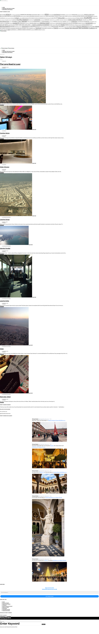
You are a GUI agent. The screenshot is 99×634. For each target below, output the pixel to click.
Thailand (44, 28)
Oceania (46, 25)
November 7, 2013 (5, 303)
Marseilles (27, 23)
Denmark (41, 18)
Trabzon (62, 28)
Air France (17, 14)
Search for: (2, 621)
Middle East (45, 23)
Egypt (56, 18)
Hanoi (57, 19)
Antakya (42, 14)
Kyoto (55, 21)
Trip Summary (83, 28)
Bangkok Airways (80, 14)
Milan (51, 23)
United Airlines (3, 29)
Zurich (43, 29)
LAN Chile (60, 21)
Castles (74, 16)
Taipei (27, 28)
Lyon (1, 23)
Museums (89, 23)
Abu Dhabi (2, 14)
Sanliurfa (20, 26)
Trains (67, 28)
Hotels (79, 19)
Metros (38, 23)
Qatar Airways (86, 24)
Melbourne (33, 23)
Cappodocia (70, 16)
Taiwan (31, 28)
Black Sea (12, 16)
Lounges (86, 21)
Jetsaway (4, 67)
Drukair (48, 18)
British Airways (23, 16)
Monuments (59, 23)
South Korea (91, 26)
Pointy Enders (5, 618)
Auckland (51, 14)
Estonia (73, 18)
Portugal (72, 24)
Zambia (36, 29)
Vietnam (28, 29)
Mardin (11, 23)
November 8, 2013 (5, 250)
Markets (16, 23)
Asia (47, 14)
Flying (19, 19)
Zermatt (40, 29)
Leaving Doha (4, 301)
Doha (45, 18)
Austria (63, 14)
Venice (20, 29)
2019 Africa (4, 130)
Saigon (16, 26)
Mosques (70, 23)
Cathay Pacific (81, 16)
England (61, 18)
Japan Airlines (30, 21)
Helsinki (61, 19)
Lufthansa (91, 21)
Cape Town (64, 16)
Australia (57, 14)
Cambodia (56, 16)
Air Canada (13, 14)
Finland (7, 19)
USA (8, 29)
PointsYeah (4, 608)
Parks (67, 25)
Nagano (94, 23)
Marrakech (22, 23)
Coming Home (4, 133)
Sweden (13, 28)
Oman (50, 24)
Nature (2, 24)
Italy (19, 21)
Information (4, 21)
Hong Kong (72, 19)
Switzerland (18, 28)
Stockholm (8, 28)
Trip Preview (73, 28)
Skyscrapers (66, 26)
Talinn (34, 28)
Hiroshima (65, 19)
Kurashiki (51, 21)
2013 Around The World (6, 298)
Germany (46, 19)
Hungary (84, 19)
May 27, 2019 (4, 135)
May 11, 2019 (4, 169)
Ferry (97, 18)
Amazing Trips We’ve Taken (8, 8)
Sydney (24, 28)
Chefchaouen (7, 18)
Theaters (49, 28)
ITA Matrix (4, 605)
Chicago (12, 18)
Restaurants (5, 26)
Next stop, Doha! (5, 397)
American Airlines (25, 14)
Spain (97, 26)
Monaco (54, 23)
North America (37, 25)
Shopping (49, 26)
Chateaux (2, 18)
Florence (14, 19)
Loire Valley (68, 21)
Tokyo (56, 28)
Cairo (46, 16)
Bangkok (74, 14)
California (51, 16)
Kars (41, 21)
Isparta (10, 21)
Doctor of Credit (5, 602)
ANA (39, 14)
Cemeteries (95, 16)
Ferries (94, 18)
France (25, 19)
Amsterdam (34, 14)
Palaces (58, 25)
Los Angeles (80, 21)
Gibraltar (52, 19)
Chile (17, 18)
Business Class (42, 16)
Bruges (28, 16)
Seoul (38, 26)
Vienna (24, 29)
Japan (24, 21)
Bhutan (7, 16)
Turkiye (92, 28)
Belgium (2, 16)
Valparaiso (13, 29)
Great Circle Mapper (6, 604)
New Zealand (26, 25)
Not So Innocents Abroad (7, 606)
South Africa (72, 26)
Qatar (2, 349)
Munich (80, 23)
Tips (52, 28)
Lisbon (64, 21)
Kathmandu (45, 21)
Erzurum (70, 18)
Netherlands (11, 24)
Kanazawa (36, 21)
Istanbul (15, 21)
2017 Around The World (6, 217)
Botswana (17, 16)
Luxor (95, 21)
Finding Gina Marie (6, 610)
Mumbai (75, 23)
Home (3, 7)
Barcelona (88, 14)
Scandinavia (33, 26)
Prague (76, 24)
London (74, 21)
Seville (41, 26)
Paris (63, 25)
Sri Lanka (2, 28)
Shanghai (45, 26)
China (20, 18)
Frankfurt (31, 19)
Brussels (32, 16)
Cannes (60, 16)
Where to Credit (5, 607)
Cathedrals (89, 16)
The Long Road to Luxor (10, 64)
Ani (40, 14)
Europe (88, 18)
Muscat (83, 23)
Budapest (37, 16)
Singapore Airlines (57, 26)
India (90, 19)
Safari (12, 26)
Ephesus (66, 18)
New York (18, 25)
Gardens (37, 19)
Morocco (65, 23)
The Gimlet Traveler (6, 609)
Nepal (6, 25)
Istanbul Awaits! (5, 248)
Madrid (7, 23)
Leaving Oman (5, 219)
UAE (96, 28)
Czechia (37, 18)
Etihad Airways (80, 18)
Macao (4, 23)
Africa (8, 14)
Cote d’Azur (31, 18)
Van (17, 29)
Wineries (32, 29)
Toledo (59, 28)
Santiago (25, 26)
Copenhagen (25, 18)
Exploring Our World (7, 9)
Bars (93, 14)
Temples (38, 28)
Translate (9, 616)
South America (82, 26)
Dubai (52, 18)
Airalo (3, 601)
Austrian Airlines (68, 14)
